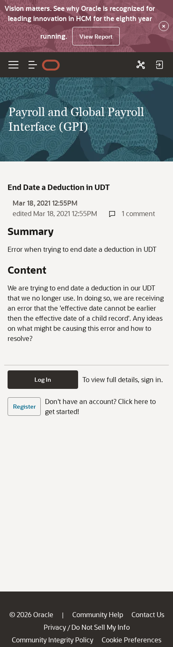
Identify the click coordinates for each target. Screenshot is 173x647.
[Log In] (159, 64)
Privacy (55, 627)
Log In (42, 379)
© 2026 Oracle (31, 614)
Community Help (97, 614)
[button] (33, 64)
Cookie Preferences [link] (131, 639)
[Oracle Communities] (141, 65)
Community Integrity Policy (52, 639)
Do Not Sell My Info (100, 627)
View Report (96, 36)
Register (24, 406)
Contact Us (147, 614)
